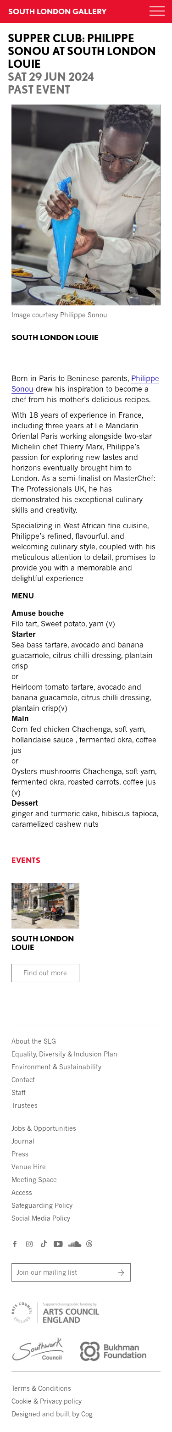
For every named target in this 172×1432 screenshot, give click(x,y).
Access (21, 1192)
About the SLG (33, 1041)
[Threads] (89, 1245)
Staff (18, 1092)
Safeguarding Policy (41, 1205)
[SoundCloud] (73, 1244)
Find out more (45, 973)
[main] (86, 414)
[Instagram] (30, 1244)
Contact (23, 1080)
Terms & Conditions (41, 1388)
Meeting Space (34, 1179)
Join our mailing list (47, 1272)
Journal (22, 1141)
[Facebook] (15, 1244)
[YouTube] (57, 1244)
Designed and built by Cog (52, 1414)
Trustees (24, 1105)
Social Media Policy (40, 1218)
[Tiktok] (44, 1245)
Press (19, 1154)
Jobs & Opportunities (43, 1128)
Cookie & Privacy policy (46, 1401)
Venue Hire (28, 1167)
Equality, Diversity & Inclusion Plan (64, 1054)
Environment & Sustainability (56, 1067)
